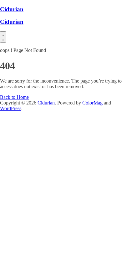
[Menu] (3, 37)
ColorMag (92, 102)
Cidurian (11, 9)
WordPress (10, 108)
